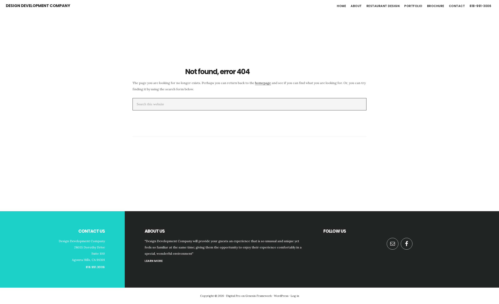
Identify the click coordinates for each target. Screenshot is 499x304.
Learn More (154, 261)
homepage (263, 83)
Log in (295, 296)
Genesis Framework (258, 296)
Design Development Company (38, 5)
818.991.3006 (95, 267)
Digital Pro (233, 296)
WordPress (281, 296)
